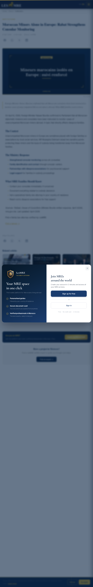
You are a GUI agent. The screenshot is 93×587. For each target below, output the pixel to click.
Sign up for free (68, 294)
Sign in (69, 305)
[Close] (87, 268)
